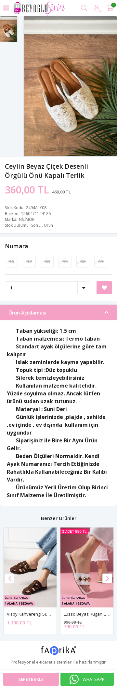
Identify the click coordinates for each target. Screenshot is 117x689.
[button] (107, 578)
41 (101, 261)
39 (65, 261)
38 (47, 261)
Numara (16, 246)
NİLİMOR (26, 219)
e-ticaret (44, 662)
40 (83, 261)
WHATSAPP (94, 679)
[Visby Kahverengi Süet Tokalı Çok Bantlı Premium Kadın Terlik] (30, 567)
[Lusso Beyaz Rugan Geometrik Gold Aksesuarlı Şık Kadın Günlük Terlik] (86, 567)
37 (29, 261)
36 (11, 261)
